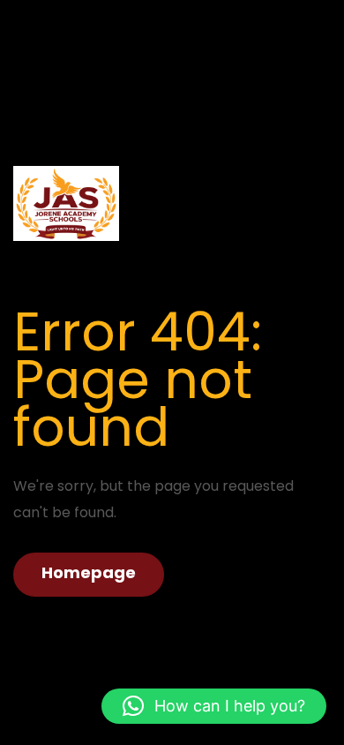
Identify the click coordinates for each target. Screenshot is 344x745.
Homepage (88, 572)
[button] (213, 706)
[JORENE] (66, 202)
